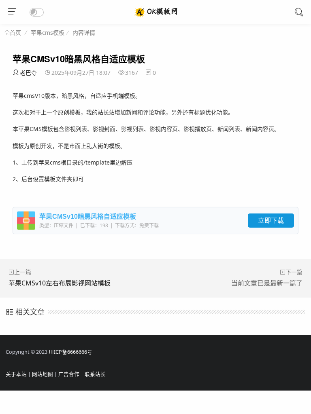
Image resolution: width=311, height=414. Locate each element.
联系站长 (95, 374)
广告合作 (68, 374)
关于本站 (16, 374)
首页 (15, 33)
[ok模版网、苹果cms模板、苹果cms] (155, 16)
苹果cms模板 (47, 32)
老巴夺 (28, 72)
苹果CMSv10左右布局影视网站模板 (60, 283)
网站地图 (42, 374)
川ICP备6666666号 (70, 352)
